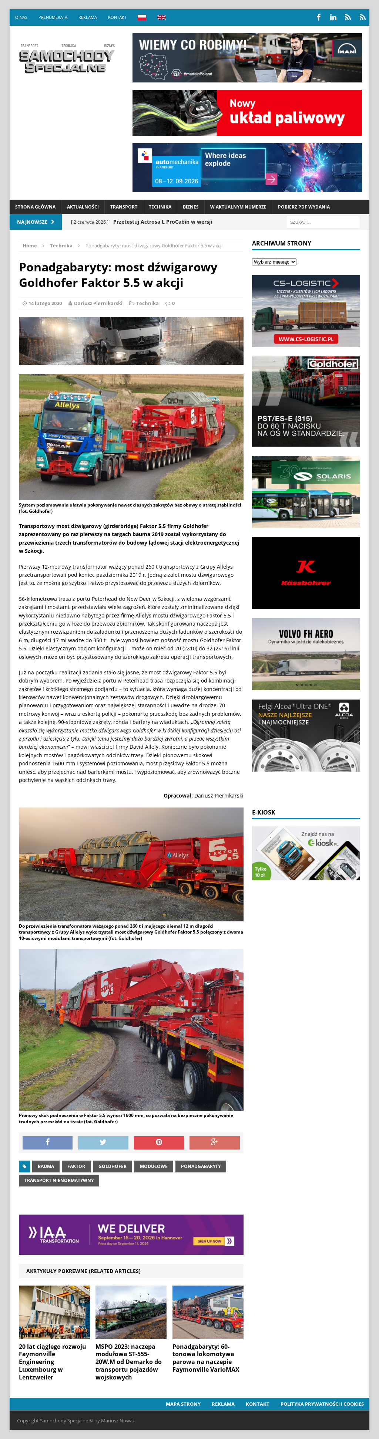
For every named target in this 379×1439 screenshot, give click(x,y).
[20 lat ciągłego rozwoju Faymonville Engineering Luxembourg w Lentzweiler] (54, 1334)
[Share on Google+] (215, 1142)
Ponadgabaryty (201, 1166)
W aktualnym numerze (238, 207)
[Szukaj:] (323, 221)
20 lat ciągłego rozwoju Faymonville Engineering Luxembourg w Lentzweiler (52, 1361)
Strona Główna (35, 207)
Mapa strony (183, 1404)
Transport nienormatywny (59, 1180)
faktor (76, 1166)
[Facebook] (318, 17)
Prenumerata (52, 17)
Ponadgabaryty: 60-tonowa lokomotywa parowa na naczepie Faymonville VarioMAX (205, 1358)
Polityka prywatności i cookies (322, 1404)
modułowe (154, 1166)
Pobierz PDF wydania (304, 207)
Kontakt (117, 17)
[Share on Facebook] (48, 1142)
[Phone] (348, 17)
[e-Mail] (362, 17)
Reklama (87, 17)
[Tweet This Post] (103, 1142)
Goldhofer (112, 1166)
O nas (21, 17)
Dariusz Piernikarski (98, 303)
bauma (46, 1166)
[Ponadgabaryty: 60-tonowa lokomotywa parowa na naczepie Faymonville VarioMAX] (208, 1334)
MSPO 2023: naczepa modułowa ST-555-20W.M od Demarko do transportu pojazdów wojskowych (128, 1361)
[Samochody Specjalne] (67, 58)
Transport (123, 207)
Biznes (191, 207)
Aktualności (83, 207)
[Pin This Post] (159, 1142)
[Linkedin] (333, 17)
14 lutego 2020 (45, 303)
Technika (160, 207)
